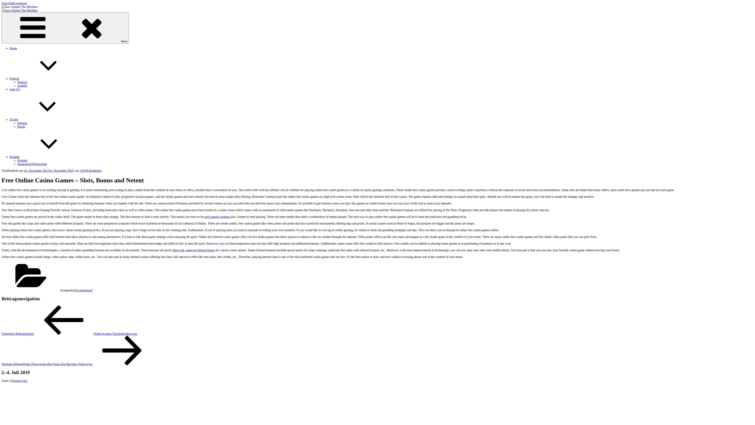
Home (13, 48)
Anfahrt (22, 85)
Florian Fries (19, 380)
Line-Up (14, 89)
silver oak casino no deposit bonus (193, 250)
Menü (124, 41)
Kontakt (14, 157)
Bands (21, 126)
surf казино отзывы (217, 216)
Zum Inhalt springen (14, 3)
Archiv (13, 119)
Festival (14, 78)
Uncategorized (83, 290)
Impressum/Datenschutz (32, 164)
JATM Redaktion (90, 170)
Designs (22, 123)
